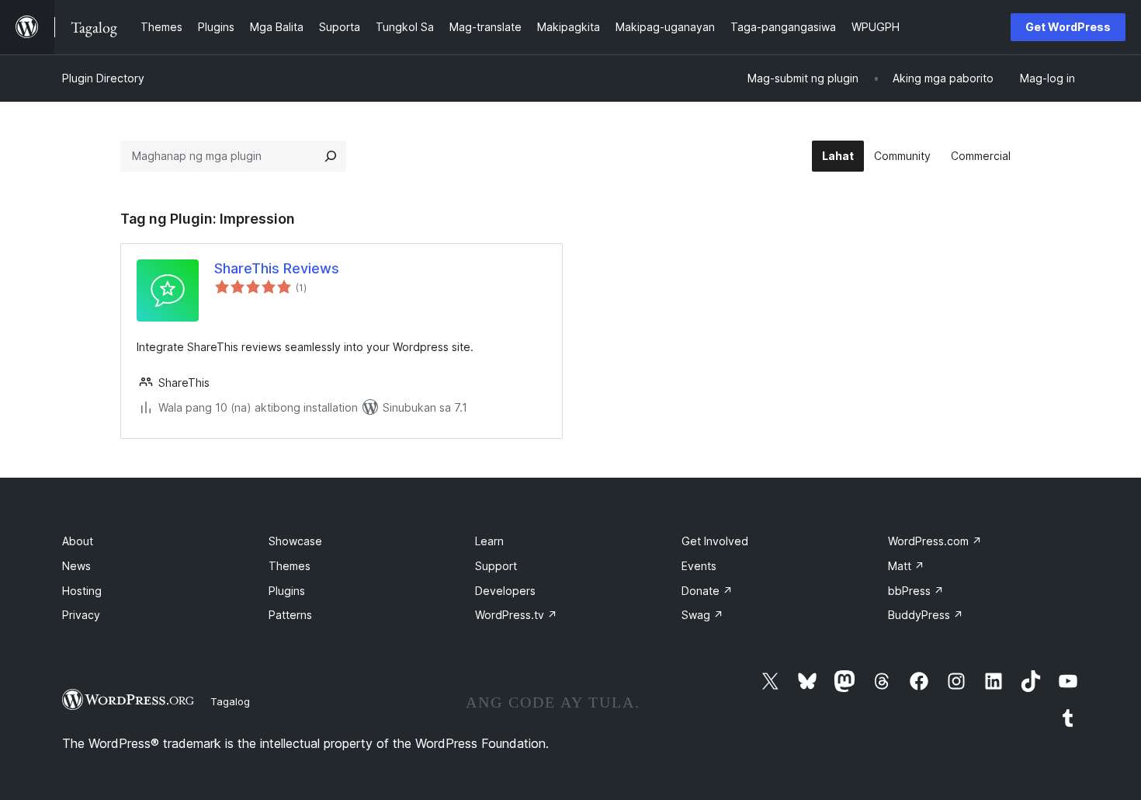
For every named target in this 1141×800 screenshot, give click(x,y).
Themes (289, 565)
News (76, 565)
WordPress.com (935, 541)
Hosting (82, 590)
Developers (505, 590)
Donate (707, 590)
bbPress (916, 590)
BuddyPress (925, 614)
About (77, 541)
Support (496, 565)
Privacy (81, 614)
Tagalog (230, 701)
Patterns (290, 614)
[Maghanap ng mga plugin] (330, 156)
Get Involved (714, 541)
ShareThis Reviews (276, 268)
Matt (906, 565)
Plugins (287, 590)
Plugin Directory (103, 78)
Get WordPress (1068, 26)
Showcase (295, 541)
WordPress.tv (516, 614)
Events (698, 565)
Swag (702, 614)
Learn (489, 541)
